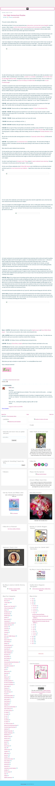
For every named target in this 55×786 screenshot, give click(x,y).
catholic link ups (7, 749)
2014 (33, 636)
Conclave (6, 630)
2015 (33, 603)
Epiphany (6, 643)
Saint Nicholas (7, 701)
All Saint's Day (7, 613)
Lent (5, 669)
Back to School (8, 379)
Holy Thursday (7, 658)
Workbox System (7, 736)
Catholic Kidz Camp (8, 624)
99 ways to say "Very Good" (9, 606)
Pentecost (6, 688)
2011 (33, 641)
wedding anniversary (8, 777)
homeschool (6, 764)
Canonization (6, 621)
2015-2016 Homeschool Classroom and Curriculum (42, 619)
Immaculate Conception (8, 665)
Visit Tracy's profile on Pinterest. (14, 528)
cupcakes (6, 751)
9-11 (5, 604)
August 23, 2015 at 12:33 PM (15, 406)
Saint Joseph (6, 699)
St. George (6, 712)
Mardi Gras (6, 673)
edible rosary (6, 753)
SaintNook (6, 704)
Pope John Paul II (7, 691)
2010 (33, 643)
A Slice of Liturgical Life (8, 608)
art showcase (6, 740)
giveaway (6, 756)
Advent (5, 609)
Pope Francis (6, 689)
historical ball (6, 762)
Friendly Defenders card (46, 131)
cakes (5, 747)
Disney (5, 634)
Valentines (6, 729)
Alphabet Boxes (7, 615)
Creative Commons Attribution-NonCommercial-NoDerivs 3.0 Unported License (41, 692)
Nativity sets (6, 676)
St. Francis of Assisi (8, 710)
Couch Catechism (38, 129)
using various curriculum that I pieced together (38, 25)
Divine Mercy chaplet (17, 343)
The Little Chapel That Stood (9, 727)
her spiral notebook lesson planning (39, 161)
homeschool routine (15, 379)
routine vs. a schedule (30, 76)
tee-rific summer (7, 771)
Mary (5, 675)
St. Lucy (5, 716)
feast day (6, 755)
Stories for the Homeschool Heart (10, 725)
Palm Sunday (6, 686)
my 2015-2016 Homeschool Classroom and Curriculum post (27, 27)
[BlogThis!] (4, 381)
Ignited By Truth (7, 663)
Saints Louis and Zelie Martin (9, 706)
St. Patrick (6, 721)
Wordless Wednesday (8, 732)
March (34, 631)
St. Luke (5, 717)
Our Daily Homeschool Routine (14, 15)
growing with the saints (8, 758)
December (35, 605)
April (34, 629)
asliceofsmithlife (16, 17)
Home (28, 414)
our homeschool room (22, 141)
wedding (5, 775)
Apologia (6, 617)
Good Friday (6, 649)
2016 (33, 602)
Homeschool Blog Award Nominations (11, 662)
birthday (5, 743)
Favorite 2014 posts (8, 645)
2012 (33, 640)
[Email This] (2, 381)
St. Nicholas (6, 719)
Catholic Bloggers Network (9, 622)
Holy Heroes (6, 654)
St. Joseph (6, 714)
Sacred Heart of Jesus (8, 697)
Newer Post (3, 414)
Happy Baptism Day (8, 650)
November (35, 607)
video (5, 773)
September (35, 610)
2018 (33, 598)
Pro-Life (5, 693)
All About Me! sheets (25, 166)
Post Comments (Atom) (11, 416)
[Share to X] (5, 381)
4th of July (6, 600)
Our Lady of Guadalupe (8, 682)
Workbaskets (6, 734)
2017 (33, 600)
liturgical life (6, 766)
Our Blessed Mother (8, 680)
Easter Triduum (7, 639)
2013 (33, 638)
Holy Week (6, 660)
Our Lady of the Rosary (8, 684)
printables (6, 770)
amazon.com (6, 738)
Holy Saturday (7, 656)
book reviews (6, 745)
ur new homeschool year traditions (19, 168)
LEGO (5, 667)
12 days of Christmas (8, 598)
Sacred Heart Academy (8, 695)
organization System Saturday (10, 768)
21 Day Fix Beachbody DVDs (40, 108)
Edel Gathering (7, 641)
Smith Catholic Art (7, 708)
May (34, 627)
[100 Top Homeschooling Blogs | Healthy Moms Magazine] (41, 590)
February (35, 633)
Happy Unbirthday (7, 652)
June (34, 626)
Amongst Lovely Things (22, 161)
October (34, 609)
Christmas (6, 626)
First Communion (7, 647)
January (34, 634)
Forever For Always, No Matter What (26, 80)
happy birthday (7, 760)
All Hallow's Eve (7, 611)
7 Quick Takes (7, 602)
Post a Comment (5, 408)
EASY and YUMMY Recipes (9, 636)
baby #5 (5, 742)
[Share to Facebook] (7, 381)
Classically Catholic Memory (37, 136)
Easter (5, 637)
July (34, 624)
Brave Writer (13, 78)
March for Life (7, 671)
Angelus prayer (35, 330)
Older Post (51, 414)
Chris (10, 387)
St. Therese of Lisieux (8, 723)
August (34, 612)
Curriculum (6, 632)
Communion (6, 628)
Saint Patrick (6, 703)
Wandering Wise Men (8, 730)
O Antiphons (6, 678)
